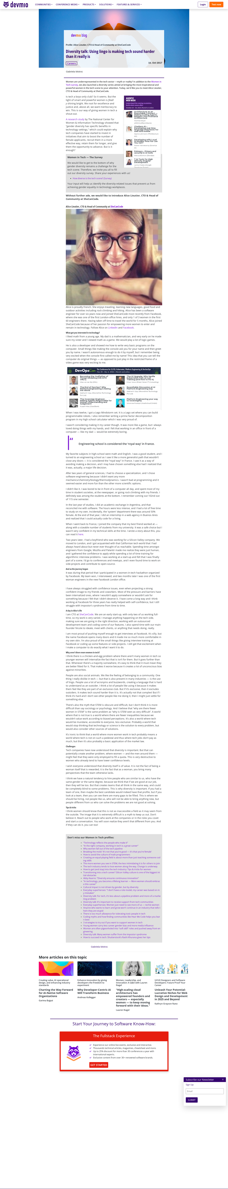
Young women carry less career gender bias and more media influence (118, 925)
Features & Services (128, 4)
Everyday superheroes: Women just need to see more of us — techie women (121, 904)
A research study (75, 119)
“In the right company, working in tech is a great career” (110, 845)
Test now (216, 4)
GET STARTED (98, 1065)
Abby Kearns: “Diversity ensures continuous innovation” (111, 878)
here (80, 534)
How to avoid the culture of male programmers (106, 854)
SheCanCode (116, 206)
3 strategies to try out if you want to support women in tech (112, 922)
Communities (43, 4)
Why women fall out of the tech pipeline (103, 848)
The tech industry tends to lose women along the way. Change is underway (120, 866)
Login (203, 4)
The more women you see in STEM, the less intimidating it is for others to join (121, 863)
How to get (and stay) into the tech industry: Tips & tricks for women (117, 869)
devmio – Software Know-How (17, 4)
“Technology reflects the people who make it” (105, 842)
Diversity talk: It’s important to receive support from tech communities (118, 901)
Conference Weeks (67, 4)
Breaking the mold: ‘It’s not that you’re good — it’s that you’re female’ (117, 851)
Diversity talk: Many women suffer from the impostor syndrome (115, 934)
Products (88, 4)
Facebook (128, 327)
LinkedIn (113, 327)
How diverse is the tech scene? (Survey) (92, 178)
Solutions (105, 4)
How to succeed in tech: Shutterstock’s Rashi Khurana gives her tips (116, 937)
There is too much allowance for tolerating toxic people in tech (114, 913)
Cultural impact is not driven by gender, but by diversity (110, 887)
